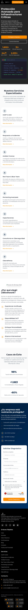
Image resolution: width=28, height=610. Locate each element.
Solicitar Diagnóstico (14, 499)
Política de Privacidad (7, 547)
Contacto (3, 545)
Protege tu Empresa (14, 37)
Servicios (3, 535)
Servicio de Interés (8, 478)
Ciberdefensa (4, 572)
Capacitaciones (5, 567)
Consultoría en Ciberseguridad (9, 569)
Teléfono (5, 472)
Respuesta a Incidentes (7, 557)
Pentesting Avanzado (7, 564)
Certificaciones (5, 540)
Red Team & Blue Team (7, 562)
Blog (2, 542)
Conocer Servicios (14, 41)
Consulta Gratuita (18, 2)
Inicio (2, 533)
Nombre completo (8, 452)
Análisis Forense (5, 559)
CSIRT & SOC (4, 555)
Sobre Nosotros (5, 537)
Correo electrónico (8, 465)
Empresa (5, 458)
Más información (7, 123)
